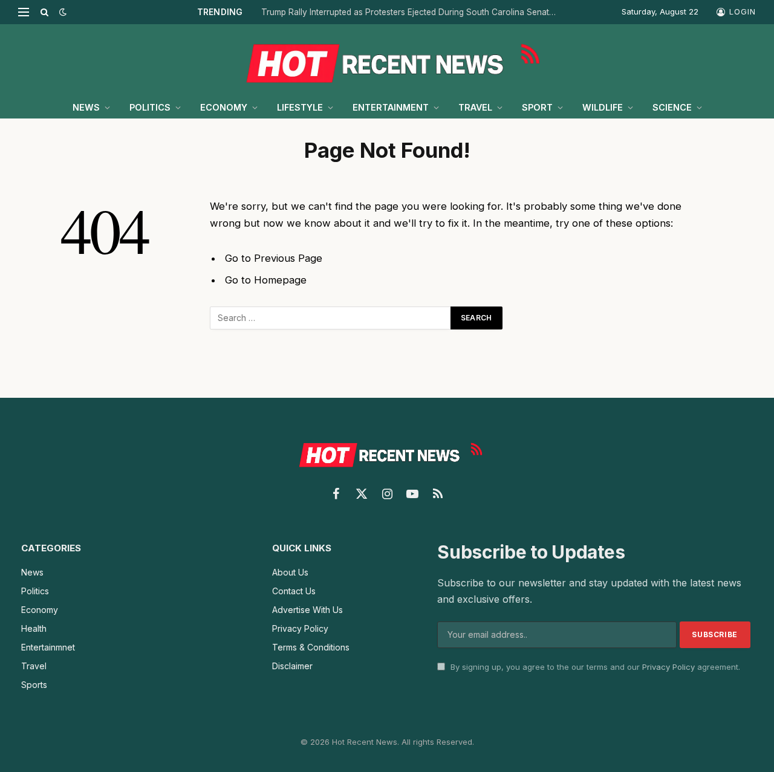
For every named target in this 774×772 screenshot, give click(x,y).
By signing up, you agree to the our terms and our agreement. (594, 667)
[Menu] (23, 12)
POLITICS (150, 107)
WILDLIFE (602, 107)
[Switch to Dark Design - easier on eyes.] (61, 12)
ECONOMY (223, 107)
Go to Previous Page (273, 258)
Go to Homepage (266, 280)
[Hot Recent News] (387, 60)
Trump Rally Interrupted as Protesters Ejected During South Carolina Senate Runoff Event (412, 12)
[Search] (44, 12)
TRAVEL (475, 107)
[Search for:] (331, 318)
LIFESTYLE (300, 107)
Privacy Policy (668, 667)
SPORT (537, 107)
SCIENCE (672, 107)
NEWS (86, 107)
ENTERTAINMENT (391, 107)
